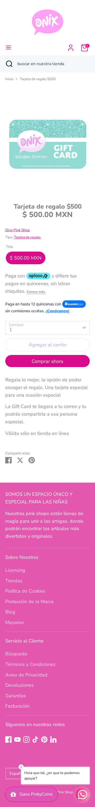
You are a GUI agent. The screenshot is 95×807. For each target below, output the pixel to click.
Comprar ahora (47, 361)
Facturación (17, 706)
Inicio (9, 78)
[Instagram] (26, 739)
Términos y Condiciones (30, 664)
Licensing (15, 570)
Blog (10, 612)
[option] (47, 144)
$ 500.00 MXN (25, 258)
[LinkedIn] (53, 739)
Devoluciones (19, 685)
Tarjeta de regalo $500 (38, 78)
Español (17, 773)
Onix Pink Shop (17, 230)
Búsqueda (16, 654)
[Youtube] (17, 739)
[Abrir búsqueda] (8, 63)
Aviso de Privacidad (26, 675)
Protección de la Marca (29, 601)
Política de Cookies (25, 591)
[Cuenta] (70, 46)
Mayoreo (14, 622)
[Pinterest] (44, 739)
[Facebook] (8, 739)
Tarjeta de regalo (27, 237)
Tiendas (13, 581)
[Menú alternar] (8, 47)
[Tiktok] (35, 739)
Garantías (15, 696)
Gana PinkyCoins (35, 794)
